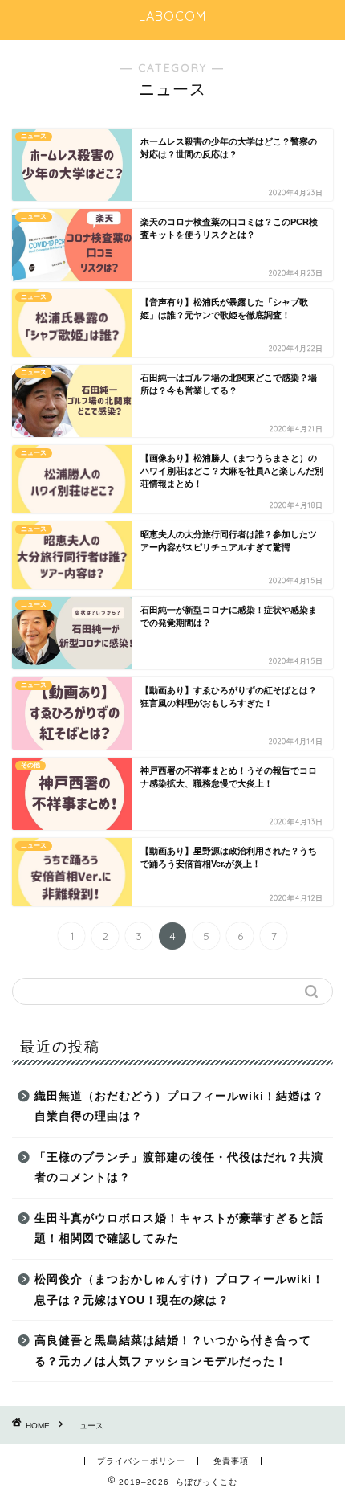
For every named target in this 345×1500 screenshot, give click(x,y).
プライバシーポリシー (141, 1461)
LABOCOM (172, 16)
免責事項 (231, 1461)
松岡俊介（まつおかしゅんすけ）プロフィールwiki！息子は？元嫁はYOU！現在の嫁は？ (179, 1289)
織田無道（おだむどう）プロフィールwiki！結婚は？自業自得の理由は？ (179, 1106)
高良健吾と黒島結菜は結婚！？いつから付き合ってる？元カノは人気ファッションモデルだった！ (172, 1350)
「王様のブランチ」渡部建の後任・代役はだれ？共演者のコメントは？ (178, 1167)
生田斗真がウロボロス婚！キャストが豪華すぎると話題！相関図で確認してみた (178, 1228)
